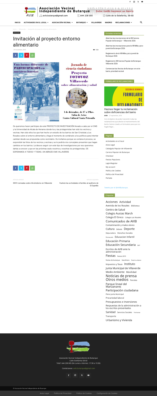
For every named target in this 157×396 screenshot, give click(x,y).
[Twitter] (138, 1)
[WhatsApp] (32, 55)
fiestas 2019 (121, 256)
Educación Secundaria (121, 244)
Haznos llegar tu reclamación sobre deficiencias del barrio (120, 111)
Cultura (110, 229)
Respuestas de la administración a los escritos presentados (123, 306)
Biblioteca (135, 205)
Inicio (17, 22)
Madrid (108, 22)
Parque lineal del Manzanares (116, 285)
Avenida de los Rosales (117, 205)
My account (110, 167)
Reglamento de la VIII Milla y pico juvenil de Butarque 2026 (122, 54)
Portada (109, 178)
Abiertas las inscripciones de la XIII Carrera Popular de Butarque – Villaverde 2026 (122, 39)
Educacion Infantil (124, 237)
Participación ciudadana (122, 290)
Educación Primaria (118, 241)
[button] (141, 22)
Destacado (109, 237)
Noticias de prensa (121, 275)
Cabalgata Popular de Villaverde (119, 148)
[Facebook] (130, 1)
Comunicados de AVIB (121, 221)
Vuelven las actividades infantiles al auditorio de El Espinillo (78, 184)
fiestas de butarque (113, 260)
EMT (138, 245)
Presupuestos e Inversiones (121, 301)
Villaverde (96, 22)
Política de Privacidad (114, 174)
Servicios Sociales (124, 312)
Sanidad (111, 312)
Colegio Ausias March (119, 213)
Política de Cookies (113, 170)
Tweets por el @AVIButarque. (116, 187)
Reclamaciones (122, 22)
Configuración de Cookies (107, 393)
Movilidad (131, 272)
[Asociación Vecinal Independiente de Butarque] (78, 11)
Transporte (111, 316)
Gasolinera (125, 260)
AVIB (105, 115)
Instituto (129, 264)
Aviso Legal (110, 145)
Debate (119, 229)
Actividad (125, 202)
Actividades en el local (35, 22)
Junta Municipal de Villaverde (123, 268)
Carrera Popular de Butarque (118, 152)
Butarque (81, 22)
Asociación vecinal (61, 22)
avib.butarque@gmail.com (84, 368)
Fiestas (111, 255)
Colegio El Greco (114, 217)
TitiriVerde (137, 312)
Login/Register (112, 163)
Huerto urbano (136, 260)
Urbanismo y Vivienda (119, 320)
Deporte (129, 229)
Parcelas (133, 280)
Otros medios (117, 279)
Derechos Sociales (125, 233)
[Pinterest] (26, 55)
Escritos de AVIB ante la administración (118, 250)
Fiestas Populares (113, 159)
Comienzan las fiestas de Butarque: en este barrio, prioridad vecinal (123, 70)
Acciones (112, 201)
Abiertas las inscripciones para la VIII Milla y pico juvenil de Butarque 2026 (124, 47)
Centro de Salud (115, 209)
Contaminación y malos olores (120, 225)
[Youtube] (142, 1)
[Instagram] (134, 1)
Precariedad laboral (115, 298)
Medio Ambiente (115, 272)
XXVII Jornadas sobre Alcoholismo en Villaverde (32, 183)
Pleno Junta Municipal (115, 294)
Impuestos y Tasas (114, 264)
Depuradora (111, 233)
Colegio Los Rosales (133, 217)
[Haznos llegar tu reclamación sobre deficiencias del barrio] (124, 96)
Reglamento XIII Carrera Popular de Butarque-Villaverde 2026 (123, 62)
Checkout (109, 156)
